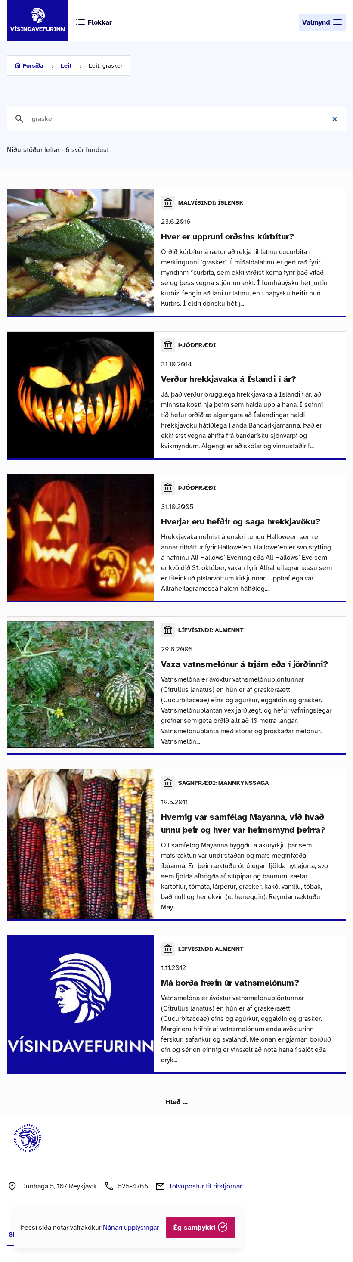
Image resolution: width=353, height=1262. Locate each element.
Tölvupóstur (205, 1186)
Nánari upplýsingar (131, 1227)
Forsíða (33, 65)
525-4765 (133, 1186)
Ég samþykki (195, 1227)
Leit (66, 65)
